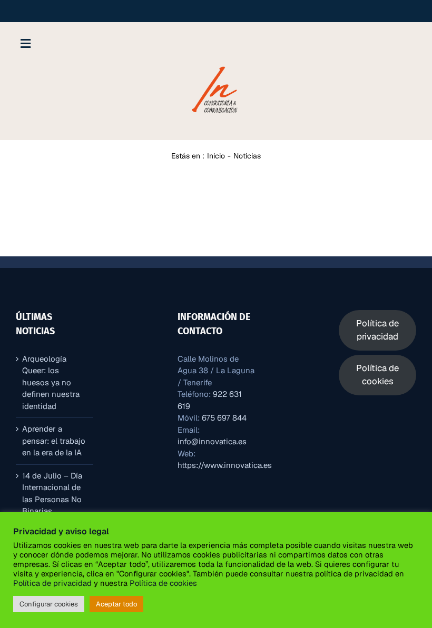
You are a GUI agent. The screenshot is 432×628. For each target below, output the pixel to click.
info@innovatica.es (212, 441)
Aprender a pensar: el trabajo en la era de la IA (53, 440)
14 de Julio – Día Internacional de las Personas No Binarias (52, 493)
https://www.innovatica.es (225, 465)
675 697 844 (224, 418)
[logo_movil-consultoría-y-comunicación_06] (216, 66)
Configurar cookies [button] (48, 604)
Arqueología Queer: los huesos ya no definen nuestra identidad (51, 382)
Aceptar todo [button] (116, 604)
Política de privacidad (52, 583)
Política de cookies (162, 583)
